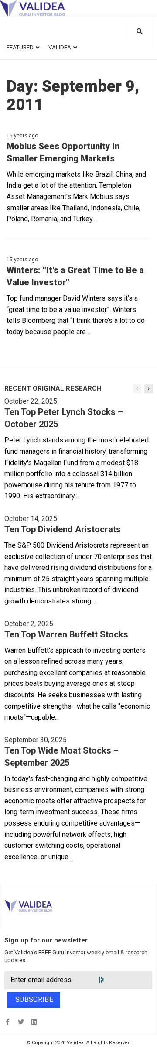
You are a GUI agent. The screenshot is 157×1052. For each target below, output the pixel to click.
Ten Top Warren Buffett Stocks (66, 634)
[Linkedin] (34, 1021)
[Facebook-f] (7, 1021)
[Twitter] (20, 1021)
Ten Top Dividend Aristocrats (62, 529)
